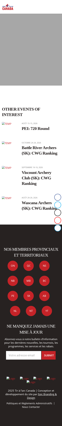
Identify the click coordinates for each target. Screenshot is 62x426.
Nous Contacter (31, 407)
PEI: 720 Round (35, 128)
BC (44, 280)
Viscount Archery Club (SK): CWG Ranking (36, 178)
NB (13, 280)
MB (29, 280)
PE (12, 295)
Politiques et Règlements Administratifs (29, 403)
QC (28, 265)
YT (46, 311)
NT (31, 311)
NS (44, 265)
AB (44, 295)
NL (15, 311)
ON (13, 265)
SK (28, 295)
